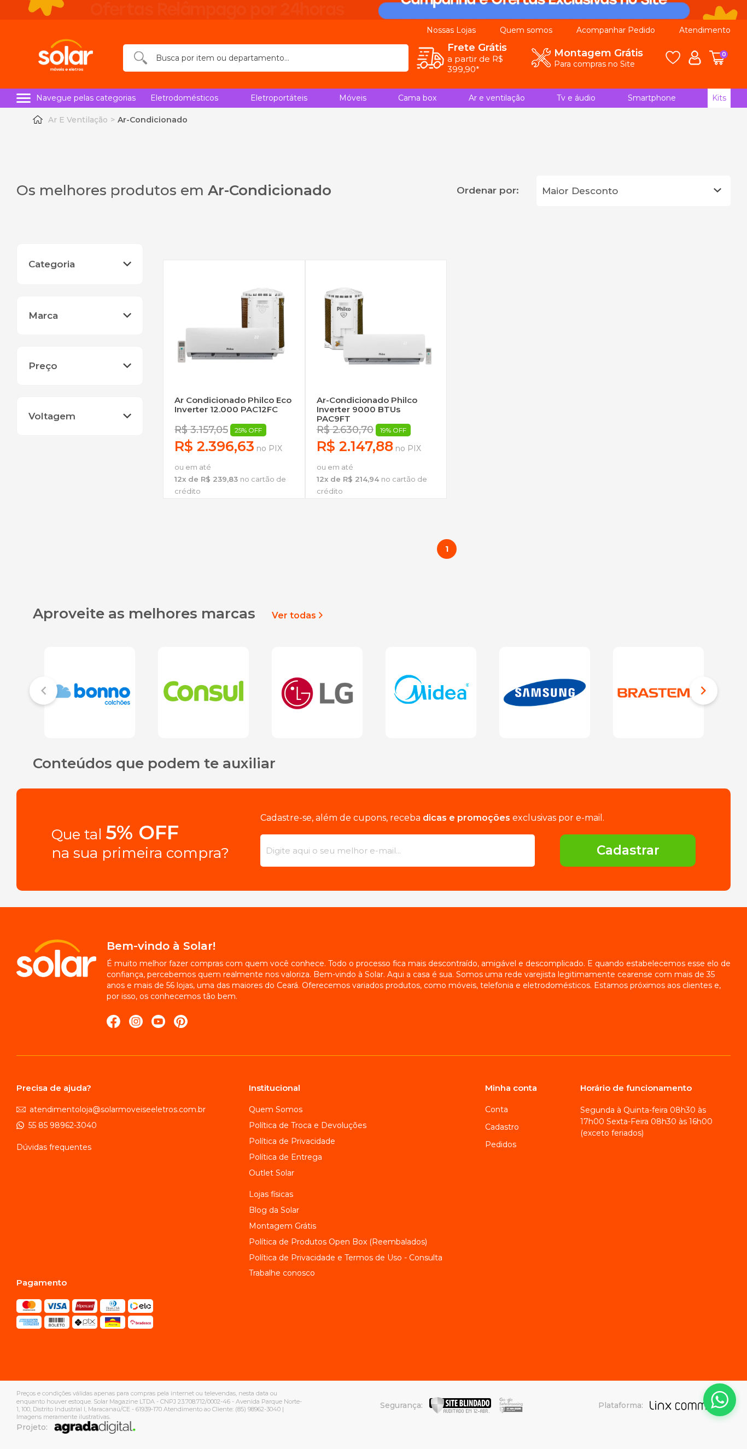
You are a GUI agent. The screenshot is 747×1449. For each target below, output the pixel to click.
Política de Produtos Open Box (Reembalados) (338, 1242)
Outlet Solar (271, 1173)
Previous (43, 692)
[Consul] (203, 692)
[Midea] (431, 692)
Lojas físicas (271, 1194)
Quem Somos (275, 1109)
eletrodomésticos (184, 98)
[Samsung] (544, 692)
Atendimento (705, 30)
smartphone (652, 98)
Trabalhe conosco (282, 1273)
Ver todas (294, 615)
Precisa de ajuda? (53, 1088)
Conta (496, 1109)
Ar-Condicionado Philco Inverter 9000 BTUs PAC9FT (367, 409)
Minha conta (511, 1088)
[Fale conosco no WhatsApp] (719, 1399)
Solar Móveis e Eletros (56, 958)
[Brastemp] (658, 692)
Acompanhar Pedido (615, 30)
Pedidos (500, 1144)
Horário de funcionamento (636, 1088)
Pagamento (41, 1283)
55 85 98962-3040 (62, 1125)
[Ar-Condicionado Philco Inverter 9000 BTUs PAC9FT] (376, 330)
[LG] (317, 692)
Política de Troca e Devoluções (307, 1125)
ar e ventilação (497, 98)
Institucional (274, 1088)
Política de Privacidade (292, 1141)
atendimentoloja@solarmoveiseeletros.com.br (118, 1109)
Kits (719, 98)
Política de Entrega (285, 1157)
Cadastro (502, 1127)
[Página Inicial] (38, 119)
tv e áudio (576, 98)
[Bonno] (89, 692)
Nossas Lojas (451, 30)
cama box (417, 98)
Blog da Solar (274, 1210)
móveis (352, 98)
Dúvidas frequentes (53, 1147)
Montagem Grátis (282, 1226)
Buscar (140, 57)
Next (703, 692)
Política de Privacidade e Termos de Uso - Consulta (345, 1258)
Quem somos (526, 30)
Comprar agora (234, 513)
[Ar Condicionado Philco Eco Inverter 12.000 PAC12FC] (233, 330)
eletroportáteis (278, 98)
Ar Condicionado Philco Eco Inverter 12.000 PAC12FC (232, 404)
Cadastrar (628, 850)
